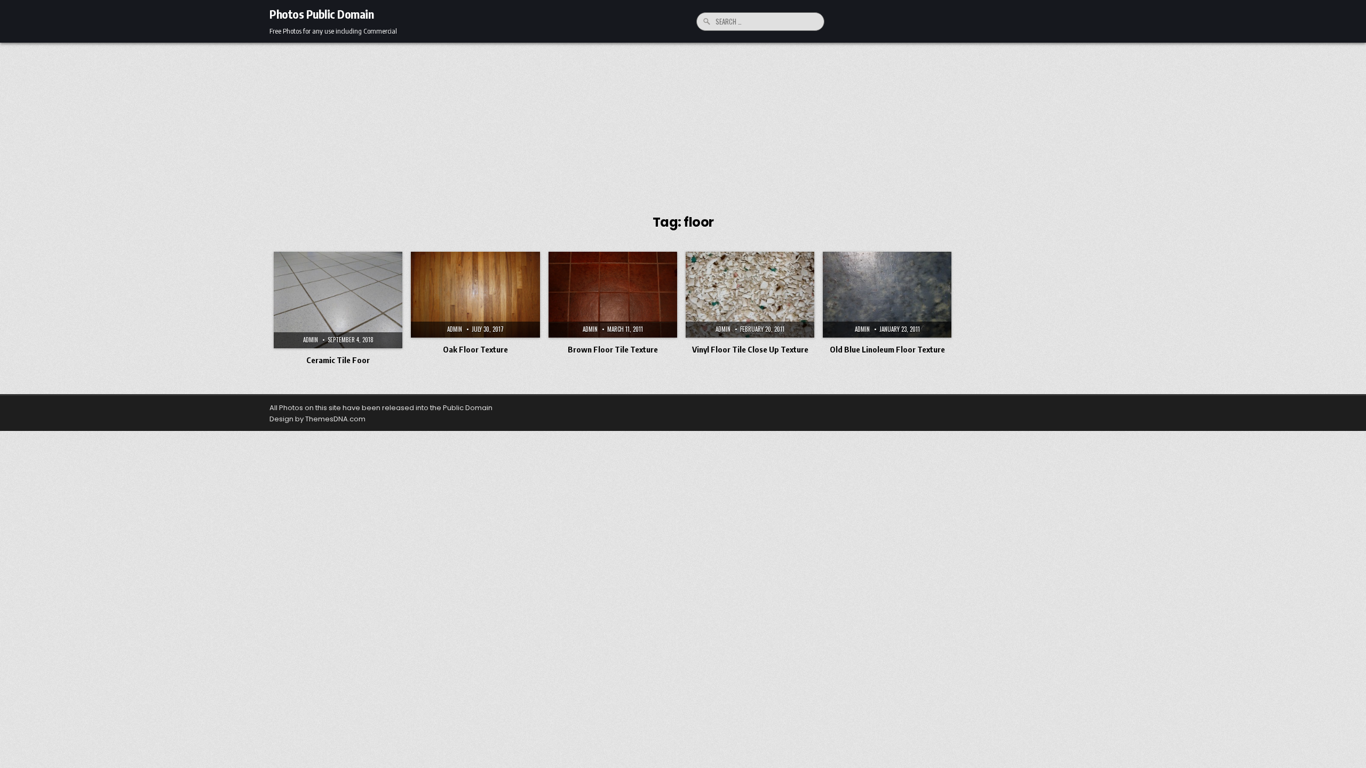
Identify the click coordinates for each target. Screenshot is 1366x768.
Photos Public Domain (321, 13)
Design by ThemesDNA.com (317, 419)
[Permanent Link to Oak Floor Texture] (475, 295)
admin (310, 339)
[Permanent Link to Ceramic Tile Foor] (338, 300)
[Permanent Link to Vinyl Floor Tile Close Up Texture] (750, 295)
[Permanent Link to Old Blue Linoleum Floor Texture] (887, 295)
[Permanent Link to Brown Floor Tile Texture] (613, 295)
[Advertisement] (683, 122)
